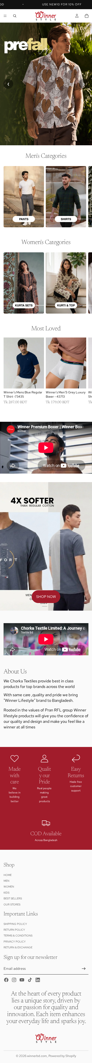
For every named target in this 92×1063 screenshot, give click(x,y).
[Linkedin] (37, 980)
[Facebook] (6, 980)
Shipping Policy (15, 924)
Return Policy (14, 930)
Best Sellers (13, 899)
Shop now (46, 596)
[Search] (15, 16)
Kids (6, 892)
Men (6, 881)
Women (9, 887)
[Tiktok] (30, 980)
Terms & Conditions (18, 936)
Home (8, 875)
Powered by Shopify (62, 1056)
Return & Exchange (18, 947)
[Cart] (87, 16)
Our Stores (12, 904)
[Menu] (5, 16)
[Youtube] (22, 980)
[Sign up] (83, 968)
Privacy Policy (15, 941)
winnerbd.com (37, 1056)
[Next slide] (83, 196)
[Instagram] (14, 980)
